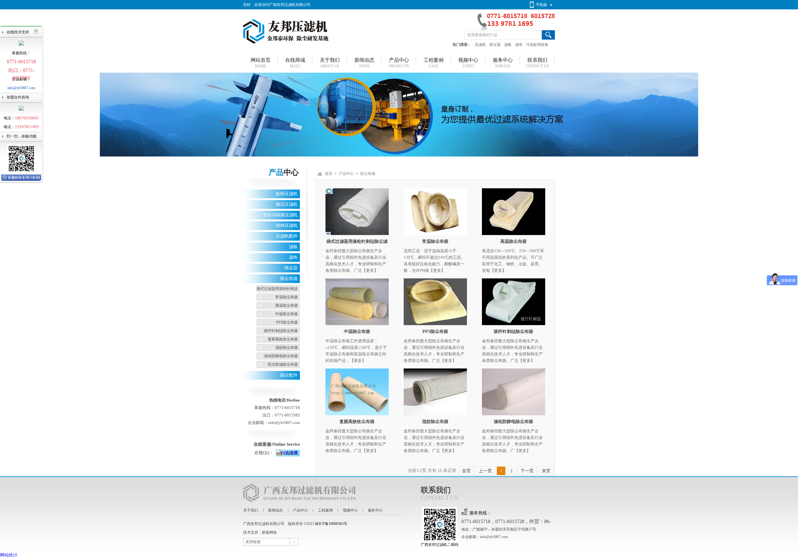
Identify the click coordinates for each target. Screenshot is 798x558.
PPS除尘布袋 (287, 322)
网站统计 (8, 555)
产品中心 (346, 173)
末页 (546, 471)
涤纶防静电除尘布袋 (281, 356)
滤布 (518, 44)
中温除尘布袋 (286, 314)
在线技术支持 (18, 32)
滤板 (508, 44)
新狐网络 (269, 532)
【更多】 (370, 270)
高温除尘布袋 (286, 305)
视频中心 (350, 510)
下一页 (527, 471)
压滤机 (480, 44)
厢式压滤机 (287, 204)
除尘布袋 (289, 278)
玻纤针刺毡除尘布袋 (281, 331)
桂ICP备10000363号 (331, 524)
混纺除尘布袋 (286, 347)
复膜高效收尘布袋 (283, 339)
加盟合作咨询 (18, 97)
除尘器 (495, 44)
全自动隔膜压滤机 (280, 215)
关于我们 (250, 510)
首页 (328, 173)
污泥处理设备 (537, 44)
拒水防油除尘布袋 (283, 364)
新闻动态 (275, 510)
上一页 (485, 471)
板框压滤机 (287, 193)
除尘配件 (289, 375)
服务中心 (375, 510)
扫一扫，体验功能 (21, 136)
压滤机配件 (287, 236)
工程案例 (325, 510)
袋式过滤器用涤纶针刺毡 (277, 288)
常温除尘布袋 (286, 297)
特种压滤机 (287, 225)
